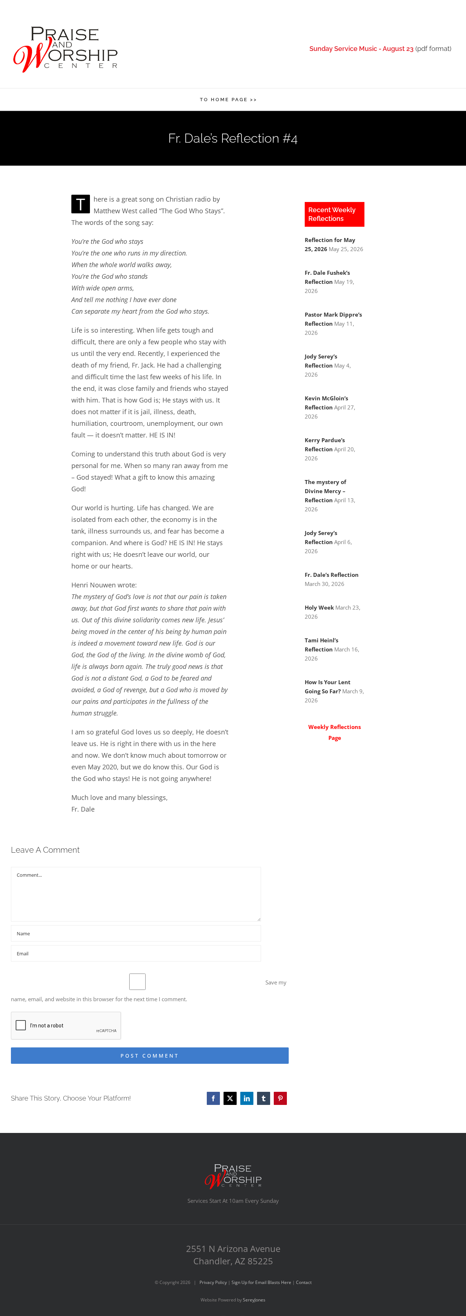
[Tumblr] (263, 1098)
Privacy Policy (213, 1282)
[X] (230, 1098)
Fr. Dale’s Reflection (332, 574)
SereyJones (254, 1300)
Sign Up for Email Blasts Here (261, 1282)
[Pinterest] (280, 1098)
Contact (304, 1282)
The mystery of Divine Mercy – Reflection (325, 491)
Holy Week (319, 607)
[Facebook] (213, 1098)
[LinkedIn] (246, 1098)
